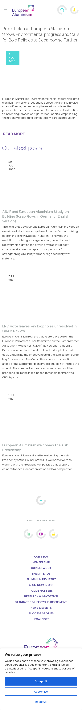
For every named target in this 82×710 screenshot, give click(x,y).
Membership (41, 562)
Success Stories (41, 613)
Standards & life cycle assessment (41, 602)
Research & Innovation (41, 596)
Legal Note (41, 619)
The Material (41, 573)
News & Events (41, 607)
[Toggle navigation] (5, 11)
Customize (41, 691)
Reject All (41, 702)
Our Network (41, 568)
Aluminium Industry (41, 579)
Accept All (41, 681)
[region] (41, 679)
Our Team (41, 556)
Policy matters (41, 590)
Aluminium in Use (41, 585)
